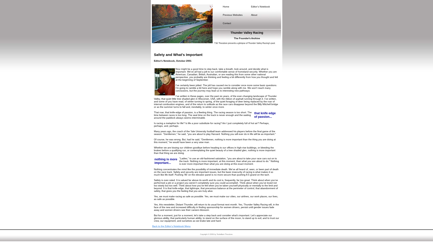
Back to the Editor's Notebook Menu (171, 226)
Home (226, 6)
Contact (227, 23)
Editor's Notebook (260, 6)
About (254, 15)
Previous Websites (233, 15)
